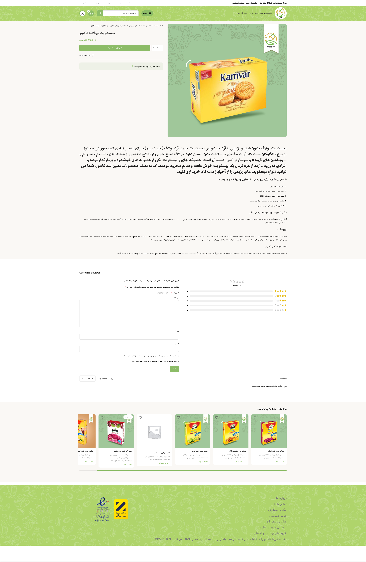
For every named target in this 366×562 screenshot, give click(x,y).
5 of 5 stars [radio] (157, 293)
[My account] (82, 13)
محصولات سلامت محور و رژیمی (140, 25)
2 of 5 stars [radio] (164, 293)
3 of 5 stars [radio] (162, 293)
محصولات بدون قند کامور (117, 166)
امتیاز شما (175, 293)
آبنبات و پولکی (264, 455)
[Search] (100, 13)
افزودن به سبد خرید (115, 48)
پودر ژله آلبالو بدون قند (123, 451)
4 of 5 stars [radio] (160, 293)
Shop (155, 25)
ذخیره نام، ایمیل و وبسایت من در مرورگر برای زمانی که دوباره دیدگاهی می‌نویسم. (148, 356)
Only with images (104, 378)
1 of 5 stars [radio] (167, 293)
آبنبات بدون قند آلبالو (276, 451)
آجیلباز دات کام (213, 171)
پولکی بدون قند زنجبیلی (84, 451)
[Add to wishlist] (254, 417)
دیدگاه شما (174, 297)
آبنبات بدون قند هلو (162, 452)
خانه (161, 25)
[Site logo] (280, 13)
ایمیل (176, 343)
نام (177, 331)
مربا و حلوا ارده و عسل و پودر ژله (121, 460)
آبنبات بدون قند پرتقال (237, 451)
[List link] (209, 498)
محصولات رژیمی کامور (118, 25)
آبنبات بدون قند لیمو (200, 451)
